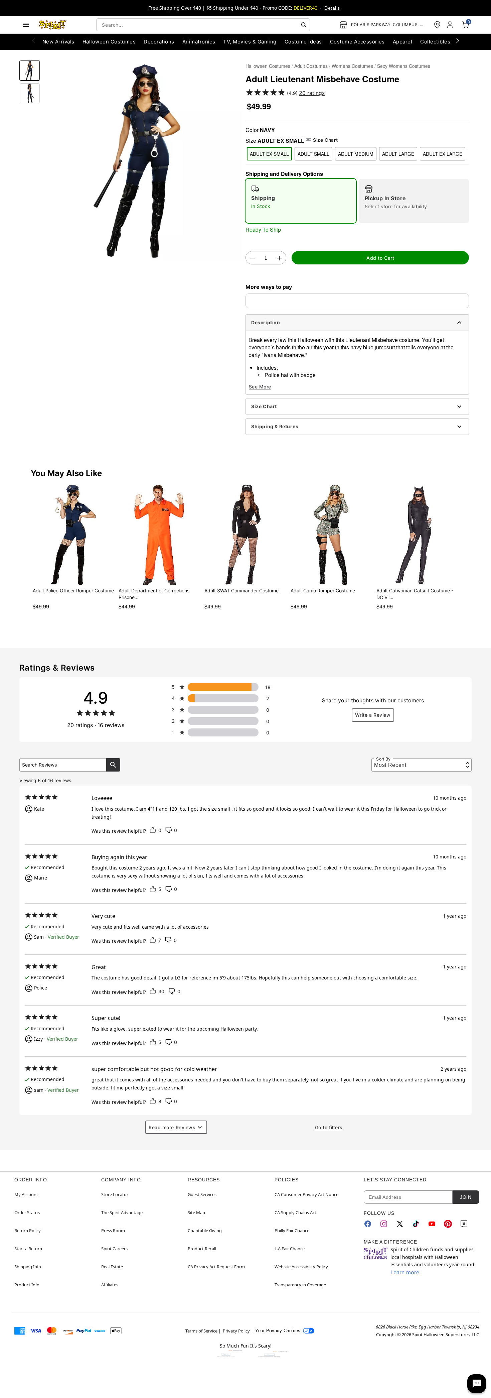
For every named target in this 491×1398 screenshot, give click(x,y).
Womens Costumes (352, 66)
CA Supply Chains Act (295, 1212)
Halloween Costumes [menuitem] (109, 41)
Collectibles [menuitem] (435, 41)
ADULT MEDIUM (355, 153)
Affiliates (109, 1285)
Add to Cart (380, 258)
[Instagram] (384, 1224)
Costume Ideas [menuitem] (303, 41)
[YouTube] (432, 1224)
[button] (143, 161)
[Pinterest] (448, 1224)
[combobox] (203, 25)
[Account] (451, 25)
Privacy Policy (236, 1331)
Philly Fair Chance (292, 1231)
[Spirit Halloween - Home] (52, 24)
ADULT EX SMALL (269, 153)
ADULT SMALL (313, 153)
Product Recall (202, 1249)
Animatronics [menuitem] (198, 41)
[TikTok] (416, 1224)
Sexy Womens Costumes (403, 66)
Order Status (27, 1212)
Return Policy (27, 1231)
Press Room (113, 1231)
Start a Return (28, 1249)
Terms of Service (201, 1331)
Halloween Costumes (268, 66)
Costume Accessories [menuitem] (357, 41)
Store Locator (114, 1194)
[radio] (301, 201)
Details (332, 8)
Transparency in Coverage (300, 1285)
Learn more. (405, 1272)
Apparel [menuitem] (402, 41)
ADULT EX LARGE (442, 153)
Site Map (196, 1212)
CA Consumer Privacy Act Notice (306, 1194)
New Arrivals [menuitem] (58, 41)
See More (260, 386)
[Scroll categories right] (458, 40)
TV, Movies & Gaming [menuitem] (249, 41)
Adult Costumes (311, 66)
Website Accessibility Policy (301, 1267)
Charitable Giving (205, 1231)
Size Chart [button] (325, 140)
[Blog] (464, 1224)
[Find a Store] (437, 25)
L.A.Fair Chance (290, 1249)
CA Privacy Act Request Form (216, 1267)
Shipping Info (27, 1267)
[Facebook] (368, 1224)
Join (465, 1197)
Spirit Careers (114, 1249)
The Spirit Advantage (122, 1212)
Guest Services (202, 1194)
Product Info (26, 1285)
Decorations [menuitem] (159, 41)
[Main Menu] (26, 25)
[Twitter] (400, 1224)
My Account (26, 1194)
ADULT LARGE (398, 153)
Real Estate (112, 1267)
